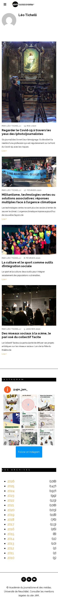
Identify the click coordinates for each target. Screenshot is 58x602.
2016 (10, 529)
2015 (10, 534)
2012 (10, 548)
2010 (10, 558)
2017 (10, 524)
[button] (11, 403)
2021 (10, 505)
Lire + (4, 151)
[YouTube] (34, 579)
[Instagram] (23, 579)
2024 (11, 491)
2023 (10, 496)
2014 (10, 539)
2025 (10, 486)
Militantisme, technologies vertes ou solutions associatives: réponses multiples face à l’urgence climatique (29, 198)
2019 (10, 515)
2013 (10, 543)
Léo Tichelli (13, 126)
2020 (11, 510)
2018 (10, 519)
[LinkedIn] (29, 579)
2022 (10, 500)
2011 (10, 553)
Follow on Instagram (29, 452)
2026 (11, 481)
